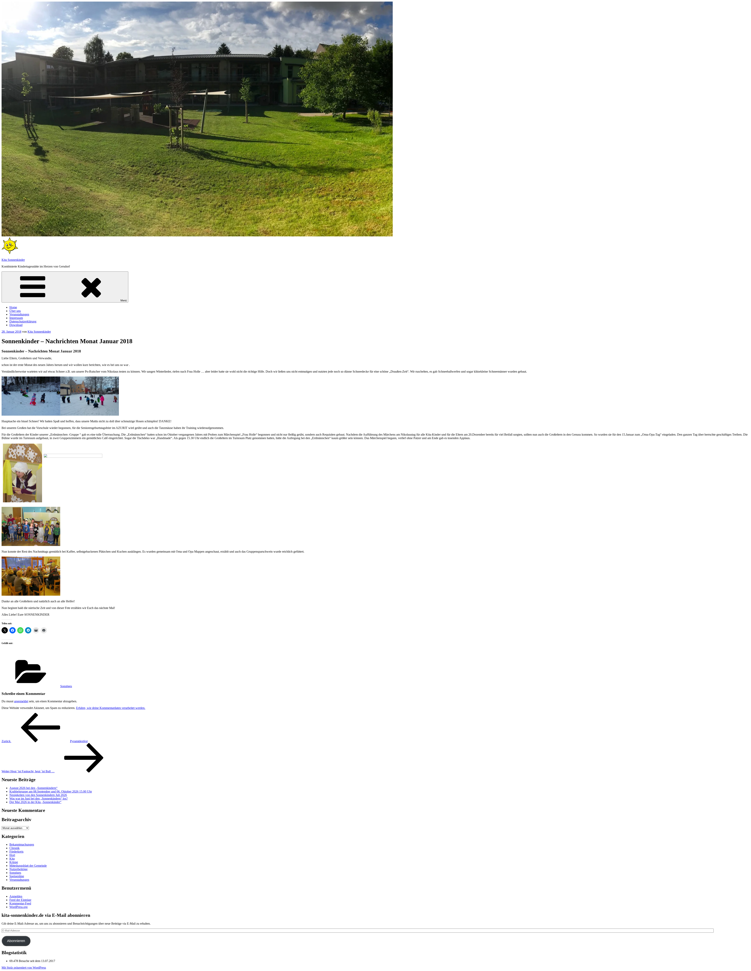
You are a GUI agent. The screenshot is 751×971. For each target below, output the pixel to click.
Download (15, 325)
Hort (12, 855)
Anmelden (15, 896)
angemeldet (21, 701)
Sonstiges (66, 686)
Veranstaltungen (19, 314)
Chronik (14, 848)
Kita (12, 858)
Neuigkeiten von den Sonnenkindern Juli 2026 (38, 795)
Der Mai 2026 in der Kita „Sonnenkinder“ (35, 802)
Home (13, 307)
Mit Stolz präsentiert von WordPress (24, 967)
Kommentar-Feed (20, 903)
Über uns (15, 311)
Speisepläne (16, 876)
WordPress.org (18, 907)
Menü (123, 300)
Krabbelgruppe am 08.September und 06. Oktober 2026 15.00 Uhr (50, 791)
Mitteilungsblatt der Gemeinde (28, 865)
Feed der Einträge (20, 900)
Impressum (16, 318)
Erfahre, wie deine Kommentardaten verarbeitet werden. (110, 708)
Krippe (13, 862)
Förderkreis (16, 851)
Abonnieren (16, 941)
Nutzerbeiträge (18, 869)
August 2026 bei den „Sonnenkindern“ (33, 788)
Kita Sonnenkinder (13, 259)
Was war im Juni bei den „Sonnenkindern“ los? (38, 798)
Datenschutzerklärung (22, 321)
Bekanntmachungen (21, 844)
